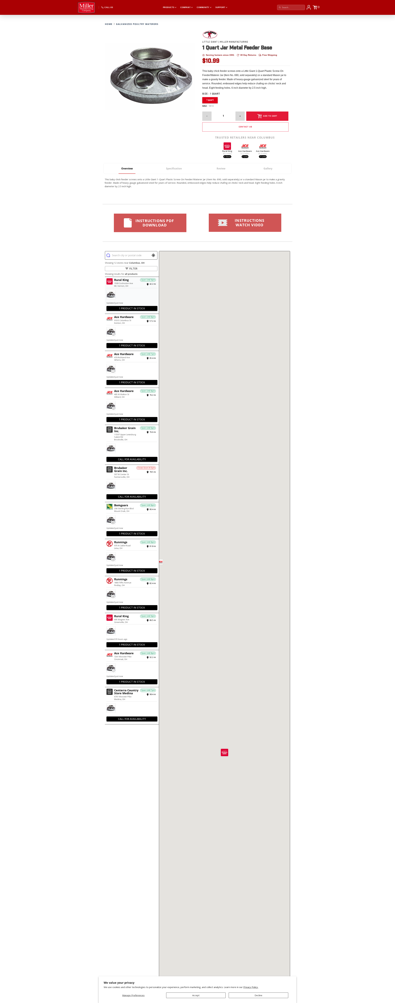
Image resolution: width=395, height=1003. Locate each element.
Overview (127, 168)
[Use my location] (153, 255)
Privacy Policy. (250, 987)
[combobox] (131, 255)
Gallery (268, 168)
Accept (196, 995)
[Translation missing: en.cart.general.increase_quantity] (240, 116)
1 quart (210, 100)
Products (168, 7)
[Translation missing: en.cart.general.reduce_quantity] (207, 116)
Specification (174, 168)
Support (220, 7)
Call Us (108, 7)
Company (185, 7)
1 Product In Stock (132, 308)
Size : (211, 94)
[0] (315, 7)
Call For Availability (132, 459)
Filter (133, 268)
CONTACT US (245, 127)
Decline (258, 995)
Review (221, 168)
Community (203, 7)
